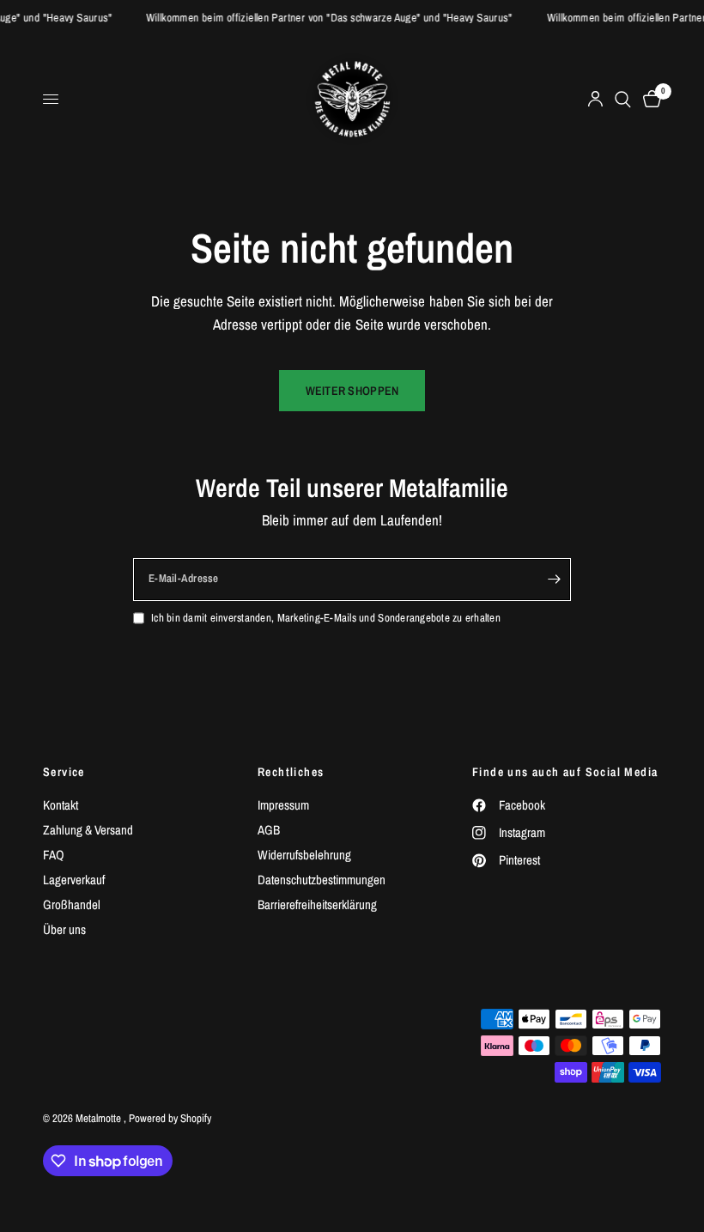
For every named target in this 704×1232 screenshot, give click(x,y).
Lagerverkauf (74, 880)
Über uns (64, 929)
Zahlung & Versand (88, 830)
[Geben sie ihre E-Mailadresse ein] (554, 579)
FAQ (53, 855)
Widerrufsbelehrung (304, 855)
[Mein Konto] (595, 99)
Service (64, 772)
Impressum (283, 805)
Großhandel (71, 904)
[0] (649, 99)
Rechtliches (291, 772)
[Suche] (623, 99)
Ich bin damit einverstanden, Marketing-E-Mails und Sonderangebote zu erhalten (326, 617)
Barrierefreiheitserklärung (317, 904)
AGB (269, 830)
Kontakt (60, 805)
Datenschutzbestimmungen (321, 880)
